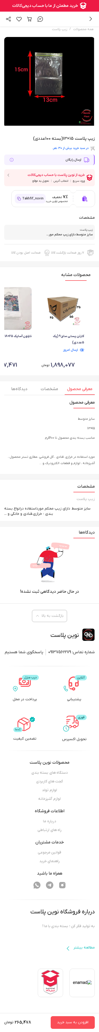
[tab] (80, 390)
